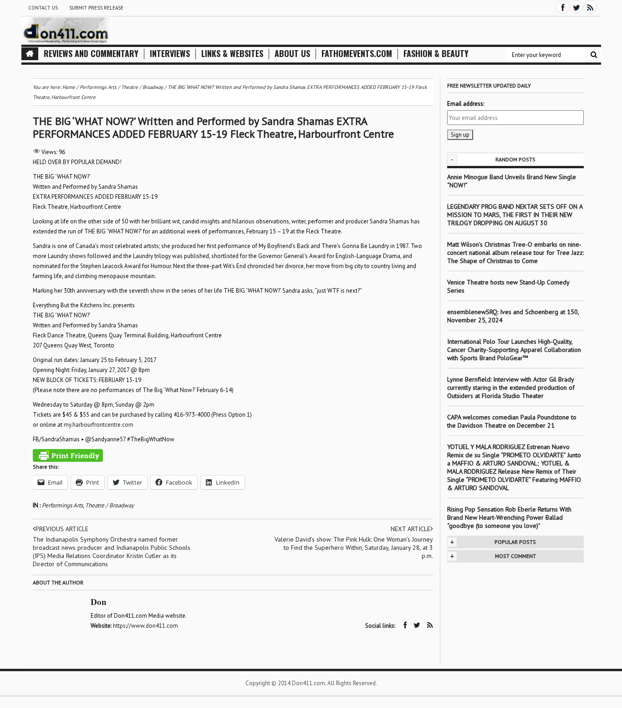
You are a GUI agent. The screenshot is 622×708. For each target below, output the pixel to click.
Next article (410, 529)
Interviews (170, 53)
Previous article (62, 529)
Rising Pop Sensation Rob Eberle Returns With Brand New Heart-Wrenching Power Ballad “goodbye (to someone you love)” (509, 517)
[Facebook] (563, 7)
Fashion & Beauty (436, 53)
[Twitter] (576, 7)
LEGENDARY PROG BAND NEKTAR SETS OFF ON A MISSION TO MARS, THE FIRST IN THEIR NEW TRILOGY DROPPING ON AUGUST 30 (514, 214)
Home (68, 87)
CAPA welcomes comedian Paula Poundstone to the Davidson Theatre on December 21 (511, 421)
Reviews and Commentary (91, 53)
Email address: (465, 104)
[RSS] (590, 7)
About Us (292, 53)
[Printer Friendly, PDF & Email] (68, 455)
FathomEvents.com (356, 53)
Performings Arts (62, 505)
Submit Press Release (96, 8)
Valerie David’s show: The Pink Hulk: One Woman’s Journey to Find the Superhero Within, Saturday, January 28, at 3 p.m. (354, 547)
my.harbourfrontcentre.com (98, 425)
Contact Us (43, 8)
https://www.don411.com (145, 626)
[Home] (29, 53)
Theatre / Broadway (109, 505)
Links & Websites (232, 53)
